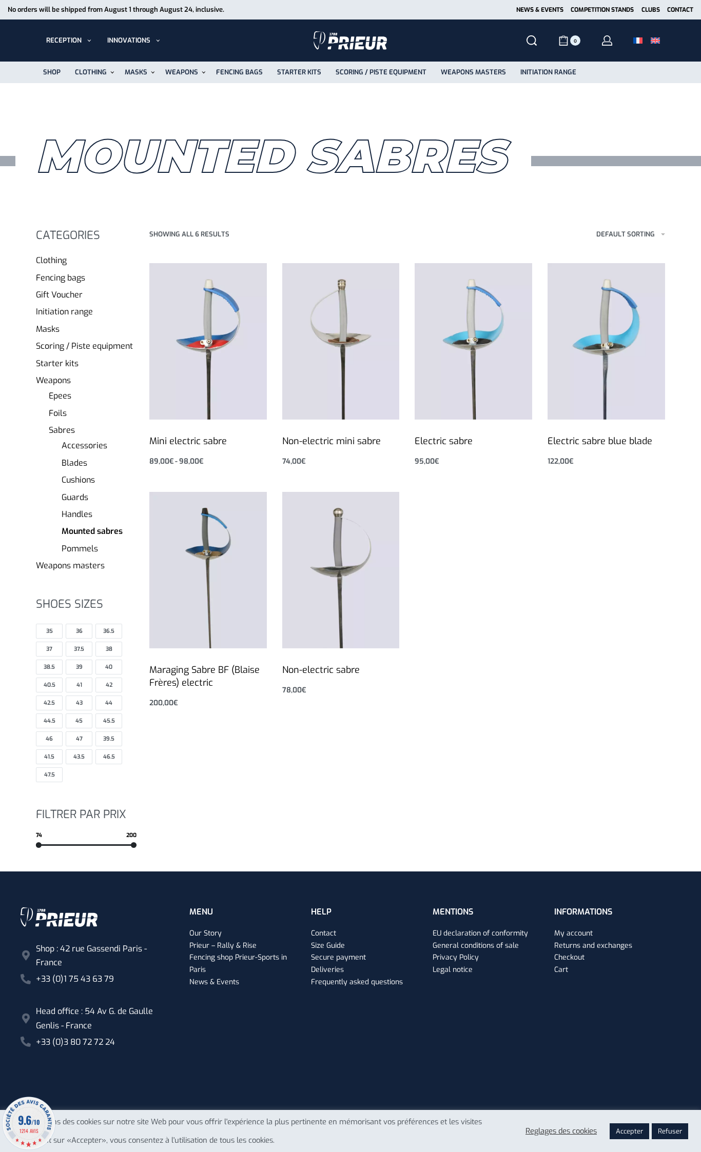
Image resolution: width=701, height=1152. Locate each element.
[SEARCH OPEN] (531, 40)
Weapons (53, 380)
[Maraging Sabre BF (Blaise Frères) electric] (208, 570)
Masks (48, 329)
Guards (75, 497)
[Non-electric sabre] (341, 570)
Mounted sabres (92, 531)
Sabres (62, 430)
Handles (77, 514)
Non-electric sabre (321, 670)
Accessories (84, 445)
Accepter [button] (629, 1131)
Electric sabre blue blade (600, 441)
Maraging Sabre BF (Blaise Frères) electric (204, 676)
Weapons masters (70, 565)
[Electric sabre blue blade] (606, 341)
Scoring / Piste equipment (84, 346)
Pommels (80, 548)
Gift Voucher (59, 294)
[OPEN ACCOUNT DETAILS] (607, 40)
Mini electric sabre (188, 441)
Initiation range (64, 311)
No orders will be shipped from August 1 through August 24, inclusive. (116, 9)
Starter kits (57, 363)
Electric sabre (444, 441)
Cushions (78, 479)
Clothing (51, 260)
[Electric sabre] (473, 341)
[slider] (39, 845)
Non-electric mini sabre (331, 441)
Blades (74, 463)
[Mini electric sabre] (208, 341)
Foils (58, 413)
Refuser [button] (670, 1131)
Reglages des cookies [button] (561, 1131)
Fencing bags (60, 277)
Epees (60, 395)
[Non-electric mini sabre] (341, 341)
